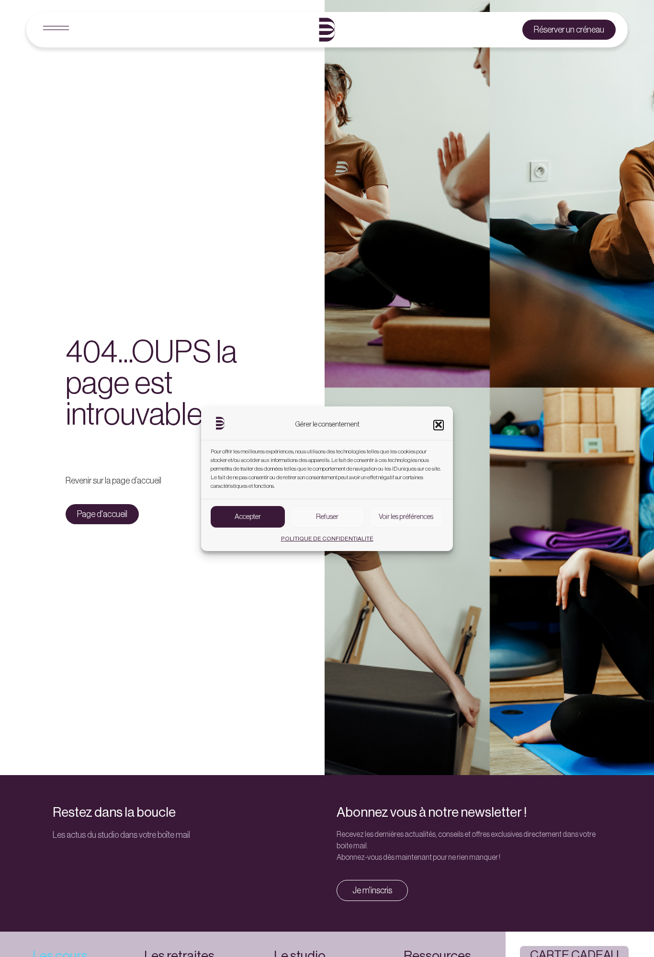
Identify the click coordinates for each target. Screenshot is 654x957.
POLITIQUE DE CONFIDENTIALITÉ (327, 538)
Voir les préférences (406, 516)
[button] (438, 424)
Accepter (248, 516)
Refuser (327, 516)
